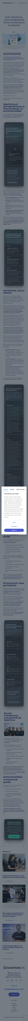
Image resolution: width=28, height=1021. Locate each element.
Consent (5, 489)
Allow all (14, 530)
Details (12, 489)
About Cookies (21, 489)
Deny (14, 522)
